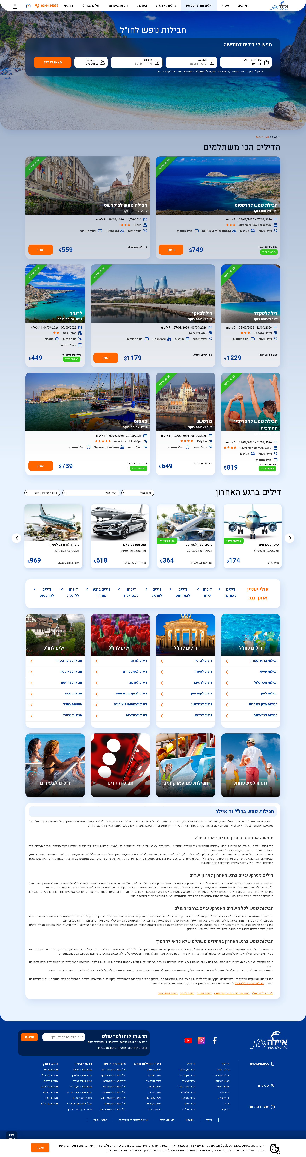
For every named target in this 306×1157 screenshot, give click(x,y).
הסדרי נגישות (100, 1120)
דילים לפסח (187, 993)
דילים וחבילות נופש (199, 5)
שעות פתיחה (259, 1106)
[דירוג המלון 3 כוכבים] (231, 225)
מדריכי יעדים (223, 1086)
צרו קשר (11, 1136)
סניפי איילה (224, 1098)
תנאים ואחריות (167, 1120)
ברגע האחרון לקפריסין (81, 1086)
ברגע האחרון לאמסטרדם (79, 1092)
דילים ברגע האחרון (101, 592)
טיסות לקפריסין (188, 1075)
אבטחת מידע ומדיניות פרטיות (133, 1120)
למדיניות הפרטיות (189, 1150)
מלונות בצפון (51, 1098)
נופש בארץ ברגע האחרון (80, 1109)
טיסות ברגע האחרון (82, 1098)
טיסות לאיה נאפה (187, 1086)
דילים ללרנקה (73, 592)
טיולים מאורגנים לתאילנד (113, 1092)
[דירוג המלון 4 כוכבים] (230, 448)
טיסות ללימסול (188, 1092)
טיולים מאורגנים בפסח (115, 1103)
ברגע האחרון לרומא (82, 1069)
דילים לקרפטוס (47, 592)
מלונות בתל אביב (49, 1086)
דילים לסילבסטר (168, 993)
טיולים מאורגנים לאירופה (113, 1069)
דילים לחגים (204, 993)
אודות (227, 1103)
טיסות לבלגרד (189, 1109)
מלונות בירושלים (49, 1103)
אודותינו (190, 1120)
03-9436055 (49, 6)
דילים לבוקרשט (182, 592)
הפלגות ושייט (154, 1109)
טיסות (225, 6)
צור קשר (68, 6)
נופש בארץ (50, 1064)
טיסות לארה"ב (188, 1098)
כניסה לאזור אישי (15, 6)
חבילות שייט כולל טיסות (249, 983)
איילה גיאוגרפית (222, 1075)
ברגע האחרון (83, 1064)
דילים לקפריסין (131, 592)
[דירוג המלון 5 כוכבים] (103, 441)
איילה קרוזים (223, 1069)
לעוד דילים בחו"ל (262, 993)
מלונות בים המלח (49, 1075)
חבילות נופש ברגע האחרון (79, 1103)
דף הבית (243, 6)
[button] (16, 538)
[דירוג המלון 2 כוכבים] (56, 333)
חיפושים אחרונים (28, 5)
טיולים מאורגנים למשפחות (113, 1109)
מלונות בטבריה (50, 1092)
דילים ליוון (207, 592)
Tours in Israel (222, 1081)
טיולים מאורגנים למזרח (114, 1081)
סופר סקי (225, 1092)
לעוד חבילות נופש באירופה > (232, 993)
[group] (252, 536)
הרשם (29, 1037)
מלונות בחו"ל (91, 6)
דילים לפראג (157, 592)
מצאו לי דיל (53, 62)
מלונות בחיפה (51, 1081)
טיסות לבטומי (189, 1081)
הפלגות (142, 6)
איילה (226, 1064)
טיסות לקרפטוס (188, 1069)
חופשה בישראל (118, 6)
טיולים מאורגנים (166, 6)
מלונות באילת (51, 1069)
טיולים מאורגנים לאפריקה (113, 1075)
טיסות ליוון (190, 1103)
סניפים (263, 1085)
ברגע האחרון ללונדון (82, 1075)
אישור (40, 1147)
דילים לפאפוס (154, 1069)
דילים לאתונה (230, 592)
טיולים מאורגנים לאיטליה (114, 1086)
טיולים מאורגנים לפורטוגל (113, 1098)
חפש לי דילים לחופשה (248, 44)
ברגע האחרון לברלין (82, 1081)
